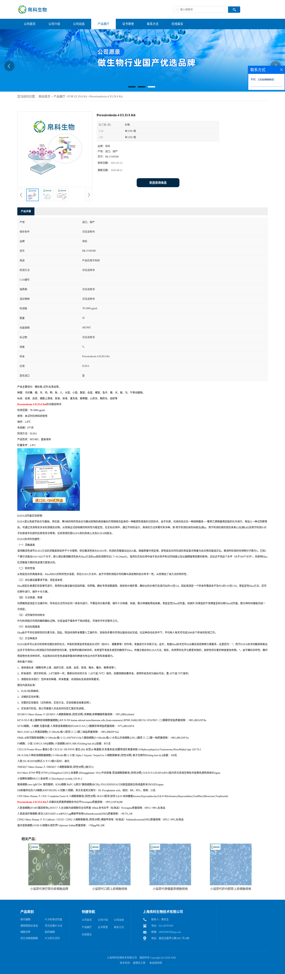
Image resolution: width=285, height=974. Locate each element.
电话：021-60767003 (162, 925)
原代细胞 (25, 919)
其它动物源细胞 (29, 938)
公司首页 (87, 919)
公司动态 (119, 919)
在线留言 (87, 934)
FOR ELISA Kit (77, 96)
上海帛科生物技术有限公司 (122, 957)
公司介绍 (103, 919)
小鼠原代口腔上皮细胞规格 (109, 888)
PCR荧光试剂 (52, 938)
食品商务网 (155, 962)
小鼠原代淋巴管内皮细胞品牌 (49, 888)
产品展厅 (59, 96)
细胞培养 (25, 932)
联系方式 (119, 927)
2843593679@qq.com (170, 932)
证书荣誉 (103, 927)
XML (173, 957)
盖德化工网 (139, 962)
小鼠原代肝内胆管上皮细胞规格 (230, 888)
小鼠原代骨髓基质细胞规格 (170, 888)
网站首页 (44, 96)
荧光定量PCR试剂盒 (53, 926)
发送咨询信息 (158, 182)
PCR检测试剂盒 (53, 919)
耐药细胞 (50, 932)
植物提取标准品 (29, 925)
